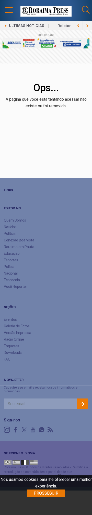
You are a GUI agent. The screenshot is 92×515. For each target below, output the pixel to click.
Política (10, 233)
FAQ (7, 359)
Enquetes (11, 346)
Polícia (9, 267)
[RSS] (50, 429)
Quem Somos (15, 220)
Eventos (10, 319)
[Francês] (25, 462)
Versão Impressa (17, 333)
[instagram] (7, 429)
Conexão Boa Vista (19, 240)
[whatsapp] (42, 429)
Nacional (11, 273)
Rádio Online (14, 339)
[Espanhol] (16, 462)
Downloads (13, 353)
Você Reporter (15, 287)
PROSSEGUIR (46, 493)
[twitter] (24, 429)
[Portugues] (8, 462)
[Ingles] (34, 462)
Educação (12, 253)
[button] (9, 10)
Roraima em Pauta (19, 247)
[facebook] (16, 429)
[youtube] (33, 429)
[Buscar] (86, 9)
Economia (12, 280)
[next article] (78, 25)
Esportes (11, 260)
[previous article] (87, 25)
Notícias (10, 227)
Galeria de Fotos (17, 326)
